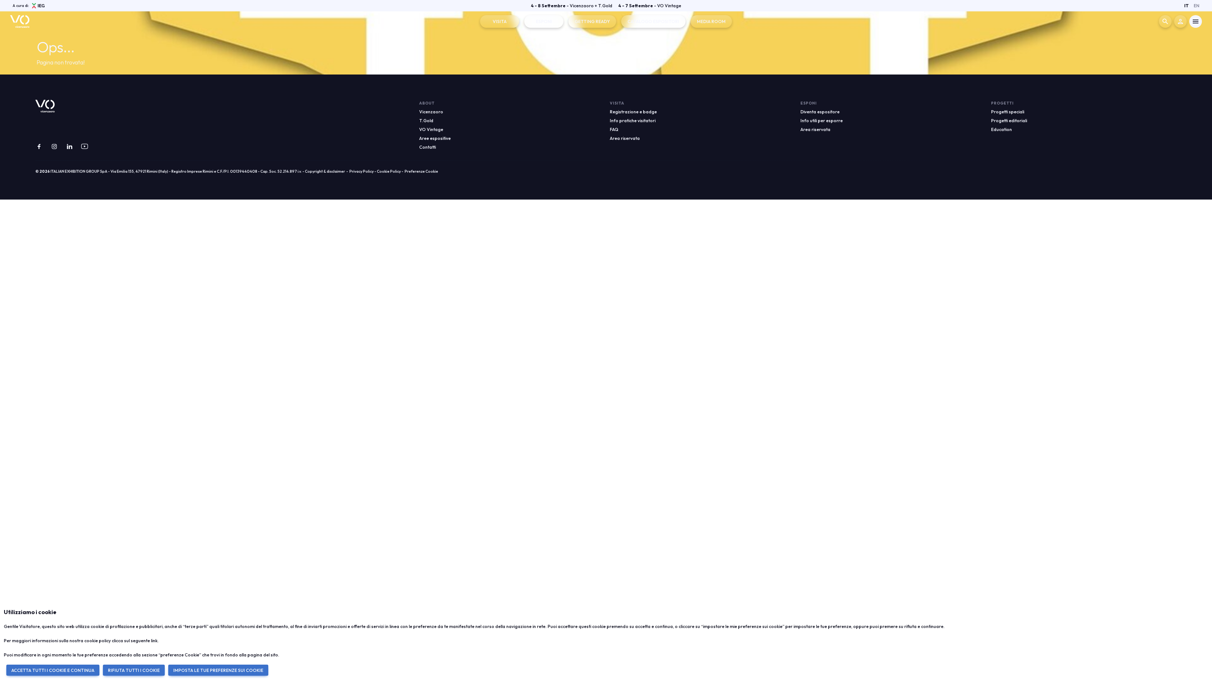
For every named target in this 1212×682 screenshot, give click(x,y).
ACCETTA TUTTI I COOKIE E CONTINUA (52, 670)
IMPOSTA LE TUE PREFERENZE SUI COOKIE (218, 670)
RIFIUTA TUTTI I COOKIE (134, 670)
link (154, 640)
